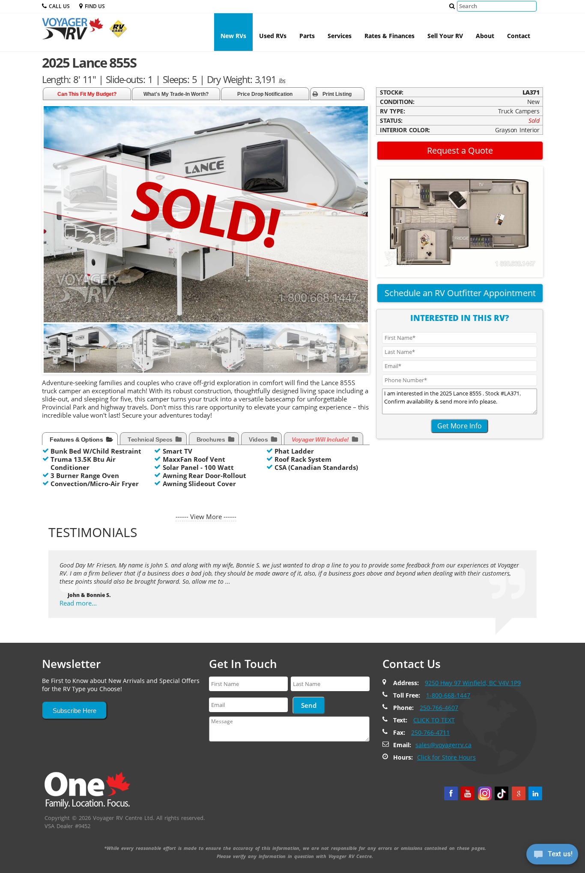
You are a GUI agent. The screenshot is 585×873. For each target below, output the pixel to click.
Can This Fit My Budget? (86, 94)
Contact (518, 36)
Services (340, 36)
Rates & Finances (389, 36)
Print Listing (337, 94)
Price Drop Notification (264, 94)
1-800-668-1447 (448, 695)
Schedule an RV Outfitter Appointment (460, 293)
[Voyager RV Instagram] (485, 793)
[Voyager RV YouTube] (468, 793)
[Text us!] (552, 856)
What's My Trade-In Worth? (176, 94)
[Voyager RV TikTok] (501, 793)
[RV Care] (116, 32)
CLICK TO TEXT (434, 720)
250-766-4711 (430, 732)
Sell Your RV (445, 36)
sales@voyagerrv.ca (443, 745)
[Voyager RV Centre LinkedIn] (535, 793)
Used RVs (273, 36)
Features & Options (77, 439)
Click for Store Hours (446, 757)
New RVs (233, 36)
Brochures (212, 439)
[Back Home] (87, 789)
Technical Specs (151, 439)
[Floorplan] (459, 221)
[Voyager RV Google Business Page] (518, 793)
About (485, 36)
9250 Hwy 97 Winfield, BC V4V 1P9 (473, 683)
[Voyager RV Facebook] (451, 793)
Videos (259, 439)
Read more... (78, 603)
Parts (307, 36)
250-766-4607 (439, 708)
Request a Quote (460, 150)
